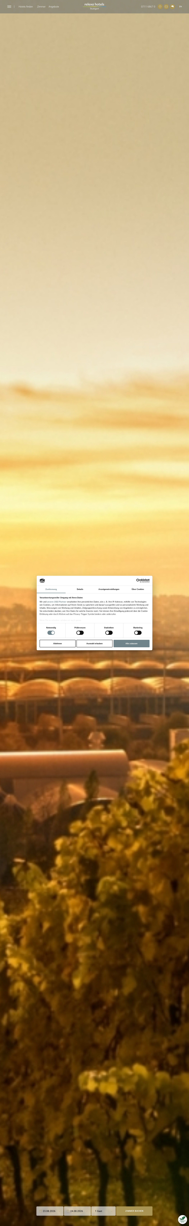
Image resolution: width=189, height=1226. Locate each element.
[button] (182, 1219)
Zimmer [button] (41, 6)
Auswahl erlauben (94, 643)
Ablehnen (57, 643)
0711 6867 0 (148, 6)
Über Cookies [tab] (138, 589)
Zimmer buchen (134, 1211)
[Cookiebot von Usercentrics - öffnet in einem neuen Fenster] (138, 581)
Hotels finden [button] (26, 6)
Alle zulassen (131, 643)
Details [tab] (80, 589)
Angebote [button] (54, 6)
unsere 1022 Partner (56, 602)
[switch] (80, 633)
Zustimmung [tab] (51, 589)
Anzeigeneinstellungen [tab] (108, 589)
